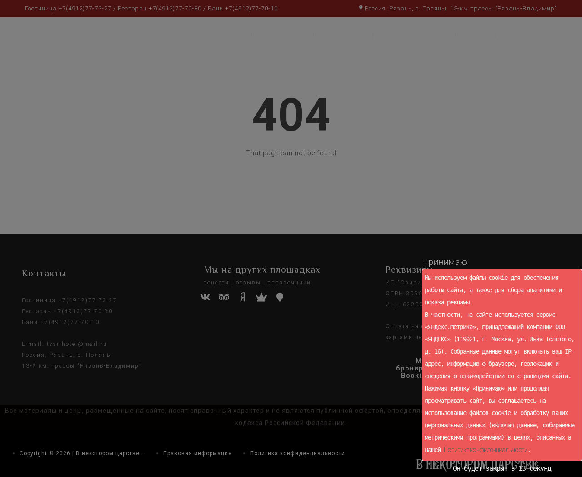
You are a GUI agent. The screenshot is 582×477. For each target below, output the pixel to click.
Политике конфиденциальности (485, 449)
